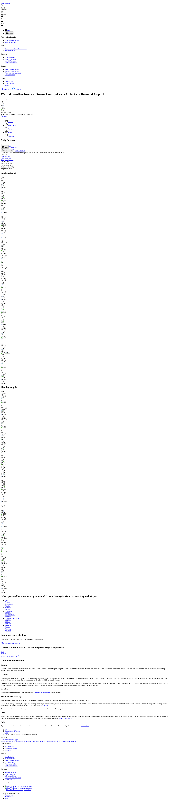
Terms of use (9, 81)
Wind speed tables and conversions (16, 49)
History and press (10, 59)
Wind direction (5, 156)
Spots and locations (11, 42)
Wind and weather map (12, 40)
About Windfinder (10, 61)
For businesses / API (11, 63)
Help (8, 30)
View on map (8, 89)
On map (4, 117)
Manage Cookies (10, 75)
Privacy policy (9, 83)
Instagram (29, 788)
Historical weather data (12, 69)
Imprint (7, 85)
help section (44, 705)
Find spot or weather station (11, 643)
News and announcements (13, 73)
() (6, 158)
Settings (10, 33)
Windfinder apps (10, 57)
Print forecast (8, 151)
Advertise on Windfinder (12, 71)
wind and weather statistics (42, 693)
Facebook (18, 89)
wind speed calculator (65, 718)
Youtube (28, 790)
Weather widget (10, 51)
